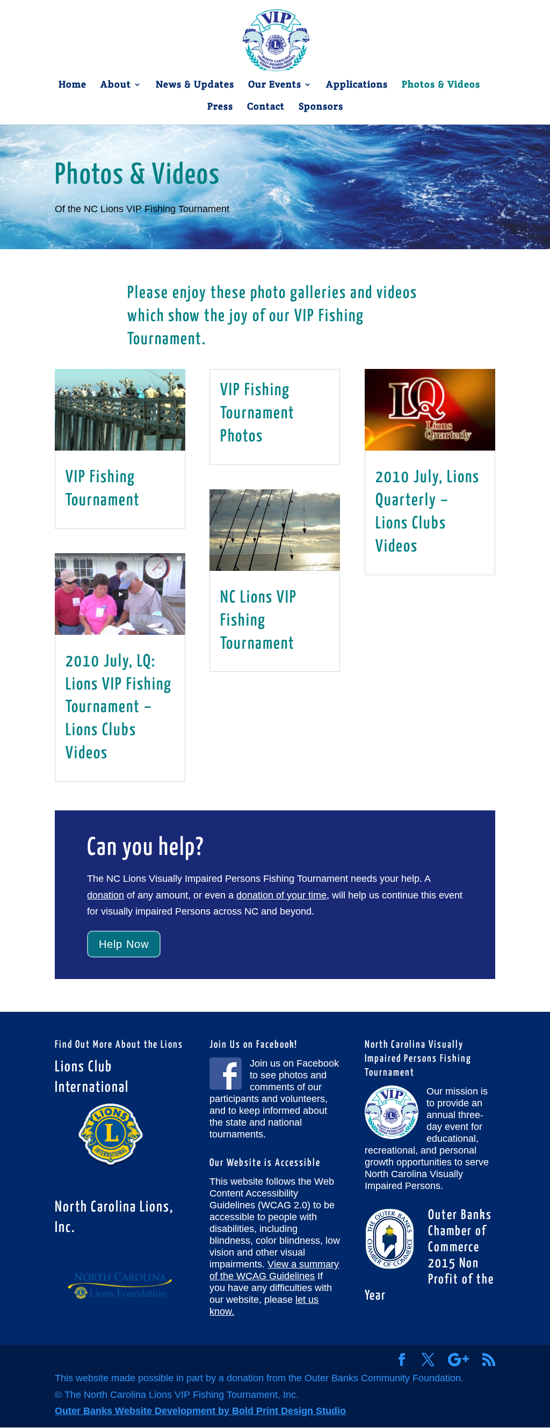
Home (72, 85)
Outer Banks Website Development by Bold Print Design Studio (200, 1410)
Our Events (274, 85)
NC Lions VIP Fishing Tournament (258, 621)
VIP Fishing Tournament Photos (257, 413)
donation (105, 895)
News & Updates (195, 85)
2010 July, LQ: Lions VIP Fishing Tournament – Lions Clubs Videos (119, 708)
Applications (357, 85)
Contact (266, 107)
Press (220, 107)
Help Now (124, 944)
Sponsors (321, 107)
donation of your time (281, 895)
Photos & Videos (441, 85)
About (115, 85)
